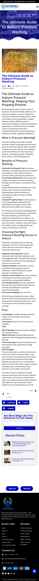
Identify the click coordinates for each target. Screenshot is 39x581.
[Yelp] (11, 573)
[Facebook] (3, 573)
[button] (9, 402)
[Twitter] (6, 573)
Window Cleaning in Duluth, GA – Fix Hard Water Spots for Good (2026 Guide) (23, 444)
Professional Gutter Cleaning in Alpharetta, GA (23, 452)
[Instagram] (14, 573)
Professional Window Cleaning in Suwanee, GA (23, 460)
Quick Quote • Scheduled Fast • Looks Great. (19, 1)
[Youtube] (8, 573)
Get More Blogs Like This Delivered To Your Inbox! (18, 417)
